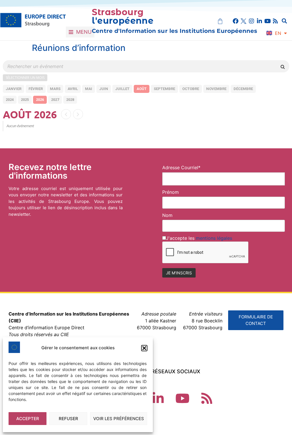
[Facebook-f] (236, 21)
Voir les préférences (118, 418)
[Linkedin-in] (259, 21)
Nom (167, 215)
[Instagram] (252, 21)
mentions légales (214, 238)
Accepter (27, 418)
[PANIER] (220, 21)
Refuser (68, 418)
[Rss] (275, 21)
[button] (144, 348)
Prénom (170, 192)
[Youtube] (267, 21)
